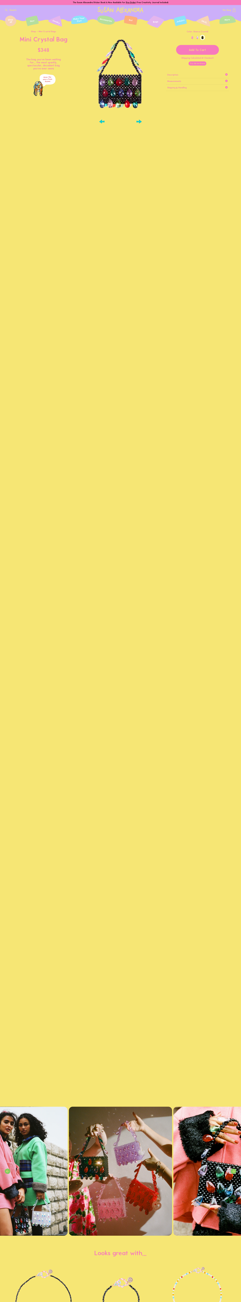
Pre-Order (131, 2)
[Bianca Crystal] (202, 37)
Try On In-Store (197, 63)
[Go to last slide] (102, 122)
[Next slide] (139, 122)
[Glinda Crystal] (197, 37)
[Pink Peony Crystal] (192, 37)
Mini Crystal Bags (47, 31)
